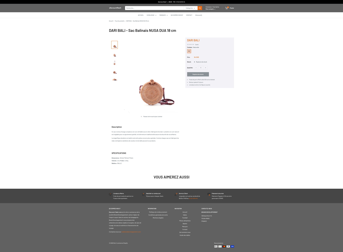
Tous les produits (119, 21)
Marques (185, 226)
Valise (185, 215)
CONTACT (189, 15)
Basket (185, 223)
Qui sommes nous (184, 232)
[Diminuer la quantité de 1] (196, 68)
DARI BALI (193, 40)
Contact (184, 229)
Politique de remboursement (158, 212)
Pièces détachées (185, 221)
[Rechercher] (200, 8)
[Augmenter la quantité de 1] (205, 68)
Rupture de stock (198, 74)
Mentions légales (158, 218)
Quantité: (190, 67)
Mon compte (210, 9)
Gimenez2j (198, 15)
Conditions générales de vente (158, 215)
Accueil (111, 21)
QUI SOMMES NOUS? (177, 15)
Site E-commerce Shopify (120, 243)
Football (184, 218)
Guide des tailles (185, 235)
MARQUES (163, 15)
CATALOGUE (150, 15)
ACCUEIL (141, 15)
